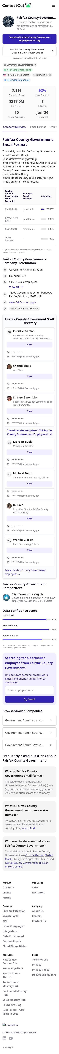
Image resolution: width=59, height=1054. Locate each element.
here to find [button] (28, 828)
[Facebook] (21, 29)
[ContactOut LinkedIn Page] (4, 1038)
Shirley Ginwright (25, 397)
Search (31, 699)
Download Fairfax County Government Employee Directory (30, 39)
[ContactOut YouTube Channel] (11, 1038)
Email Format (38, 127)
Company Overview (14, 127)
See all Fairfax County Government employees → (25, 572)
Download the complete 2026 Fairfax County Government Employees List (29, 432)
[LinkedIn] (18, 29)
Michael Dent (22, 473)
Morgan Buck (22, 441)
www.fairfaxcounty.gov (23, 302)
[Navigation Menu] (53, 5)
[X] (24, 29)
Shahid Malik (22, 365)
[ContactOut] (17, 5)
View (29, 344)
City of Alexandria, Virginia (27, 594)
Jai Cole (18, 504)
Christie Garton (34, 855)
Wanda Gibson (23, 539)
